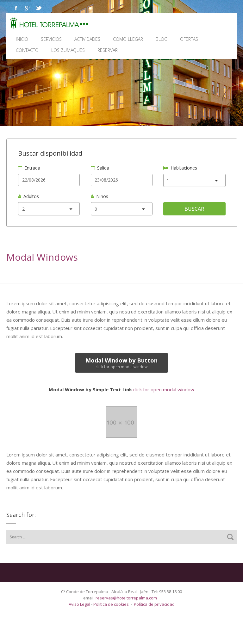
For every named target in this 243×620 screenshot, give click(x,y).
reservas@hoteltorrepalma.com (127, 598)
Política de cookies (111, 604)
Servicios (51, 39)
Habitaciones (184, 168)
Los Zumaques (68, 50)
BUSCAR (194, 208)
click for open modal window (121, 389)
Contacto (27, 50)
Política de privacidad (154, 604)
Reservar (107, 50)
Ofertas (189, 39)
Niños (102, 196)
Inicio (22, 39)
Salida (103, 168)
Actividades (87, 39)
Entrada (32, 168)
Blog (161, 39)
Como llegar (128, 39)
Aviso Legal (80, 604)
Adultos (31, 196)
